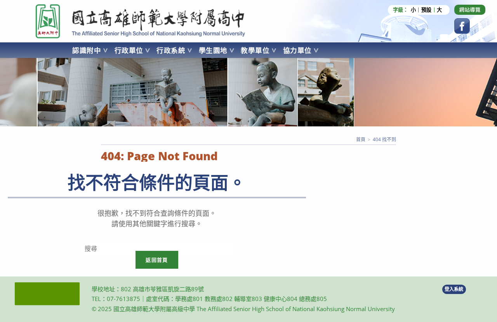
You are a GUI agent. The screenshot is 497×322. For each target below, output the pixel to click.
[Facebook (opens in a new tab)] (462, 26)
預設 (426, 9)
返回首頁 (157, 259)
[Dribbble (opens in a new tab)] (469, 10)
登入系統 (454, 289)
